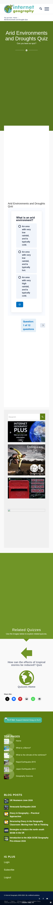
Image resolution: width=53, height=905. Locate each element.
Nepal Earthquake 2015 (26, 761)
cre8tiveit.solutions (33, 895)
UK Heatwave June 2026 (21, 800)
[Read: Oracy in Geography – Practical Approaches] (6, 814)
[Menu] (45, 9)
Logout (7, 877)
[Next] (43, 325)
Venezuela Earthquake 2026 (23, 806)
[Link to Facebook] (43, 898)
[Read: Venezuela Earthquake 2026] (6, 807)
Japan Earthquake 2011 (26, 768)
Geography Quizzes (24, 775)
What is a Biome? (23, 747)
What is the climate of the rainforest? (31, 754)
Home (18, 740)
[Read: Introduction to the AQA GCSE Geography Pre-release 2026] (6, 838)
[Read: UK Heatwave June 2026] (6, 801)
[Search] (39, 9)
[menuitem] (39, 9)
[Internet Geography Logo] (22, 9)
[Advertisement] (26, 89)
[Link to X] (39, 898)
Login (7, 862)
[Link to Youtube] (47, 898)
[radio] (26, 235)
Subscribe (9, 869)
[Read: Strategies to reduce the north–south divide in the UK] (6, 830)
